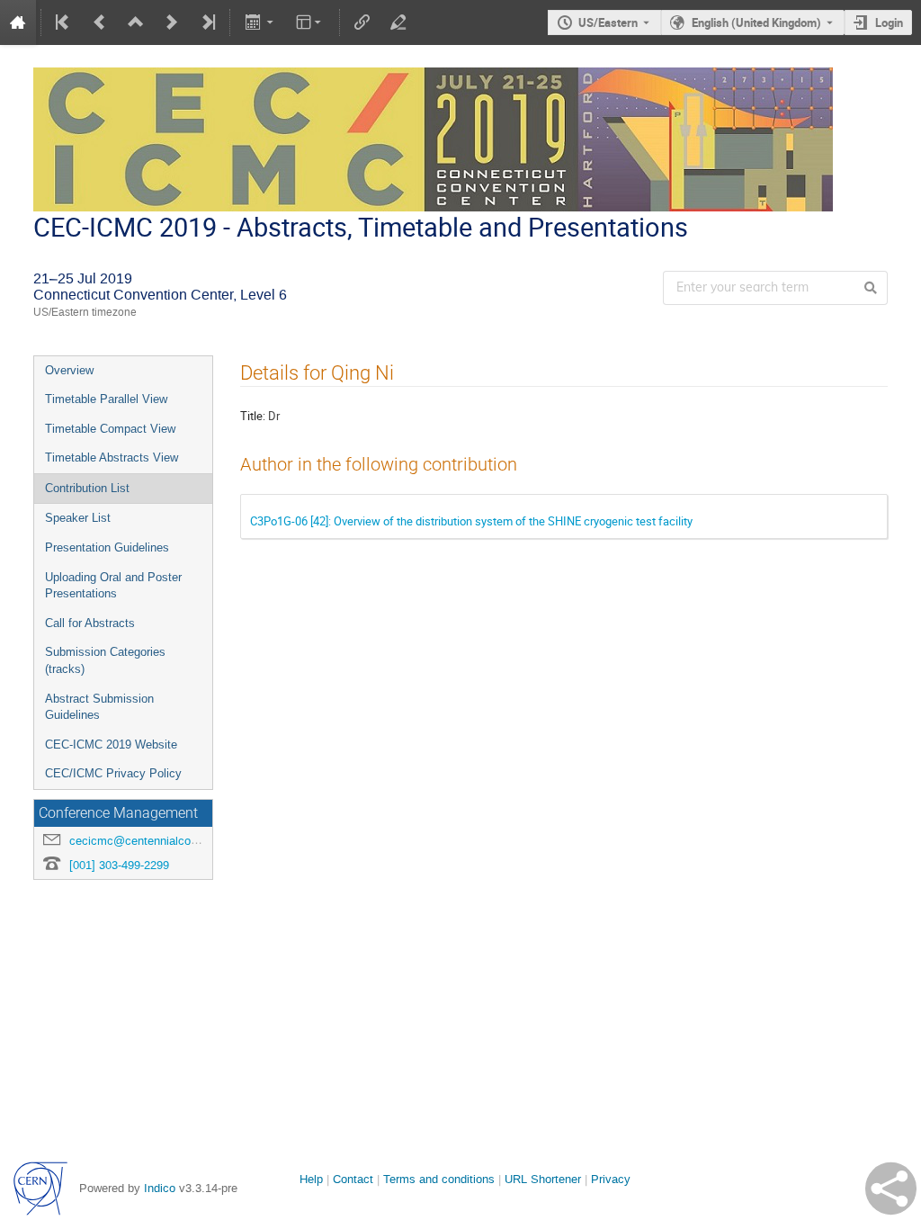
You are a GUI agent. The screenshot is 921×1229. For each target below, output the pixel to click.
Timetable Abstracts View (111, 457)
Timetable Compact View (110, 428)
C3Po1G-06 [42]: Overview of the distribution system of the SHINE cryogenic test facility (471, 521)
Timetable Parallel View (106, 399)
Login (889, 22)
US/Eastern (608, 22)
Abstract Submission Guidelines (99, 707)
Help (311, 1179)
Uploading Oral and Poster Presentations (113, 585)
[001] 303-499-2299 (119, 865)
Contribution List (87, 488)
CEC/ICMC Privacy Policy (113, 773)
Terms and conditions (439, 1179)
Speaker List (78, 518)
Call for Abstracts (90, 623)
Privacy (610, 1179)
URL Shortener (543, 1179)
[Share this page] (891, 1189)
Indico (159, 1188)
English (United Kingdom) (756, 22)
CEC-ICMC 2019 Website (111, 744)
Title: (252, 416)
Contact (353, 1179)
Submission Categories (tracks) (105, 660)
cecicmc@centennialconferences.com (168, 840)
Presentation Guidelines (107, 547)
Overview (69, 370)
